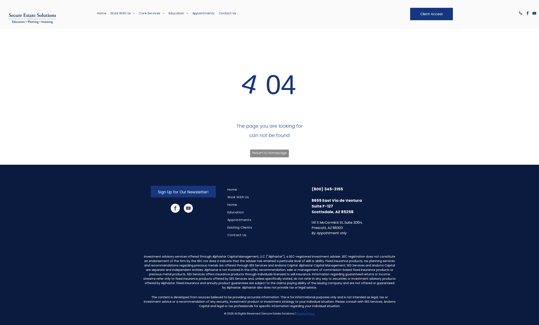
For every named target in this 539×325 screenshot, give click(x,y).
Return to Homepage (269, 152)
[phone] (521, 13)
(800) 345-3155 (327, 189)
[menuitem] (102, 13)
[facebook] (528, 13)
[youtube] (534, 13)
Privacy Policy (305, 314)
